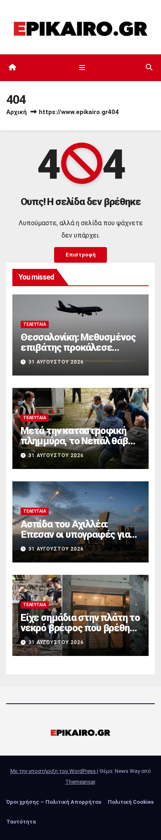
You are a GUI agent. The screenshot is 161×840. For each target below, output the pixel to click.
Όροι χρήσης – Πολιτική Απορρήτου (53, 802)
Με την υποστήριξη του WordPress (53, 771)
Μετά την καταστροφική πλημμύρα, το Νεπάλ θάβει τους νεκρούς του (78, 441)
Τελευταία (34, 324)
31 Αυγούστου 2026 (56, 362)
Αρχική (16, 112)
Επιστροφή (80, 255)
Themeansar (80, 782)
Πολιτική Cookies (131, 802)
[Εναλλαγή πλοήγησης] (82, 67)
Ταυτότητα (21, 822)
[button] (149, 67)
